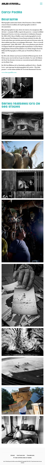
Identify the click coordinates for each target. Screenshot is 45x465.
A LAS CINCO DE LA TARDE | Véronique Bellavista (22, 372)
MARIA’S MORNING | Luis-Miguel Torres (23, 431)
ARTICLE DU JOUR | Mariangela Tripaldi (22, 402)
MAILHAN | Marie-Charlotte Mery (22, 156)
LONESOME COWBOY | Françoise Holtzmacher (22, 296)
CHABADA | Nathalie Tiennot (22, 127)
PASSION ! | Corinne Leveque (22, 185)
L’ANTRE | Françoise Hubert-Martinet (23, 232)
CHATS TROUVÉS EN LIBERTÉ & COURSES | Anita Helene (22, 343)
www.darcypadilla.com (9, 72)
